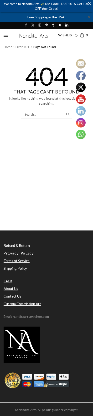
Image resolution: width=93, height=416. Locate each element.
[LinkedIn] (66, 25)
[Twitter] (33, 25)
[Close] (89, 3)
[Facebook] (26, 25)
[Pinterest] (46, 25)
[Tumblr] (53, 25)
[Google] (60, 25)
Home (8, 47)
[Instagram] (39, 25)
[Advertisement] (46, 183)
